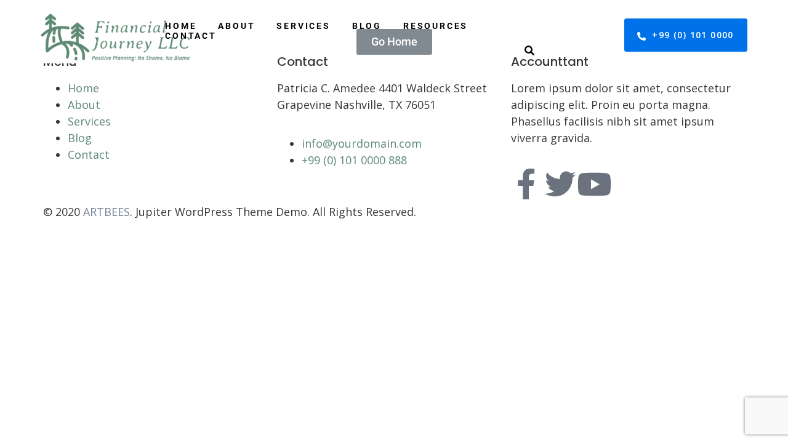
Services (303, 26)
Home (180, 26)
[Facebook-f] (526, 184)
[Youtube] (594, 184)
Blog (367, 26)
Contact (191, 36)
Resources (435, 26)
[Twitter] (560, 184)
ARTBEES (106, 211)
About (236, 26)
